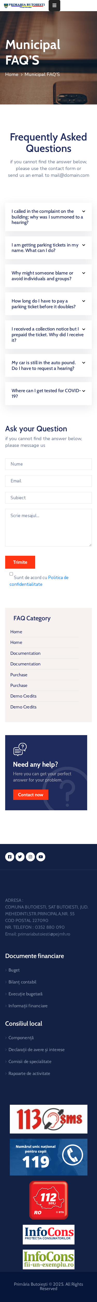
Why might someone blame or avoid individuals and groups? (42, 275)
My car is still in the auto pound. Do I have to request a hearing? (44, 365)
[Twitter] (20, 856)
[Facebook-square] (9, 856)
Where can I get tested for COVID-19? (46, 393)
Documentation (25, 653)
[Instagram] (30, 856)
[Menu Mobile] (54, 5)
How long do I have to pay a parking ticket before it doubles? (44, 303)
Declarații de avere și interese (37, 1049)
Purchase (19, 674)
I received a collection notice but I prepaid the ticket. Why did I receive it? (48, 334)
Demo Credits (23, 696)
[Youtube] (40, 856)
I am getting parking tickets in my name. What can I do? (45, 248)
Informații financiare (28, 1005)
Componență (21, 1037)
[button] (48, 217)
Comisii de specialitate (30, 1061)
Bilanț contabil (22, 981)
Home (11, 74)
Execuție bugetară (25, 993)
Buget (14, 970)
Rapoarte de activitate (29, 1073)
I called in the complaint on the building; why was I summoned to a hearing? (47, 216)
